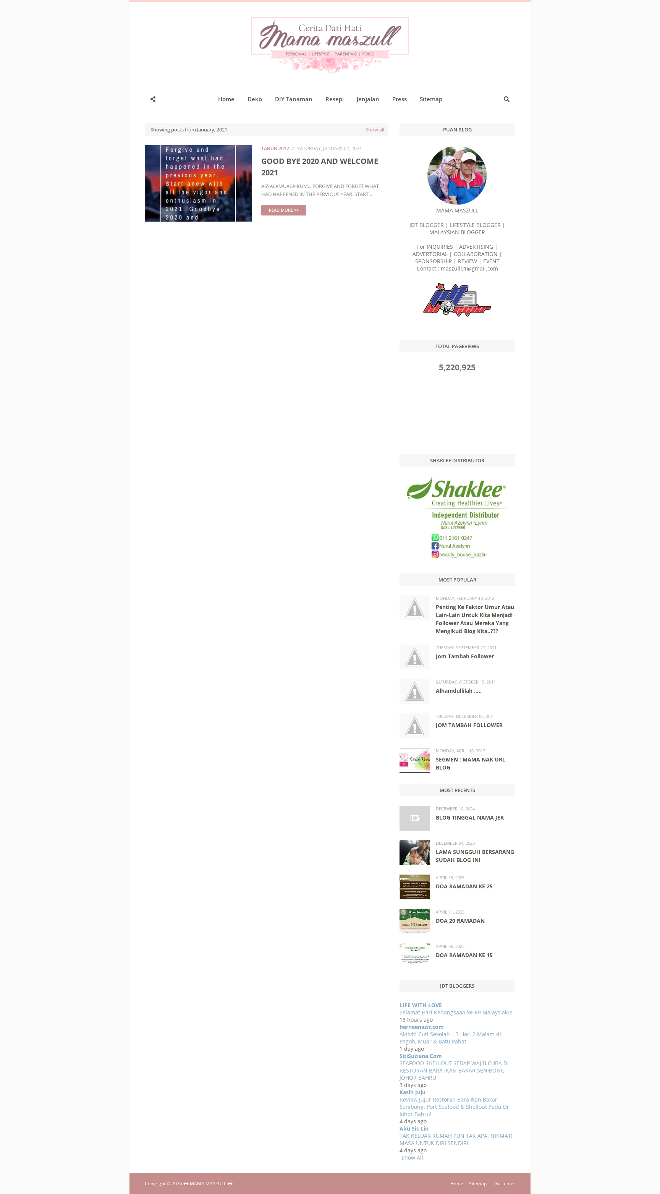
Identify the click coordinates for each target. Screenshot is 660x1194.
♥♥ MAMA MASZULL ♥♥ (208, 1183)
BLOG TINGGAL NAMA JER (470, 817)
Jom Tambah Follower (465, 656)
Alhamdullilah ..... (459, 690)
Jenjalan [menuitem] (368, 99)
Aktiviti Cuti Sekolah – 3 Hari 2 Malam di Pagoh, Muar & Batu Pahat (450, 1037)
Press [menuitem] (399, 99)
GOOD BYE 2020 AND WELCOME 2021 (319, 167)
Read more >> (284, 210)
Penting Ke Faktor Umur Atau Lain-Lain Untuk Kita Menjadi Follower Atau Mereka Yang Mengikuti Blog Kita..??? (475, 619)
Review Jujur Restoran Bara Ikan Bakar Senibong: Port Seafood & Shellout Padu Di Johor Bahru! (454, 1107)
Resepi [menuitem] (334, 99)
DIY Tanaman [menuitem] (293, 99)
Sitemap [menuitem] (431, 99)
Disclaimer (503, 1183)
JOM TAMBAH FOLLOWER (469, 725)
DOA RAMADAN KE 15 (464, 955)
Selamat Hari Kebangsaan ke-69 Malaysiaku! (456, 1012)
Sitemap (478, 1183)
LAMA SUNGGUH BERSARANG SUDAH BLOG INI (475, 856)
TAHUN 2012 (275, 148)
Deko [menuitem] (254, 99)
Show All (412, 1157)
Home (456, 1183)
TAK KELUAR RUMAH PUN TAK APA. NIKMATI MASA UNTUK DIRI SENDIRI (456, 1139)
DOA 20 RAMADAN (460, 920)
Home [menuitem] (226, 99)
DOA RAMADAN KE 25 (464, 886)
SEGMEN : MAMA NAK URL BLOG (470, 763)
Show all (375, 129)
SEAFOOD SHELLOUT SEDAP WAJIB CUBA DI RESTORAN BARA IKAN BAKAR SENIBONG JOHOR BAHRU (454, 1070)
